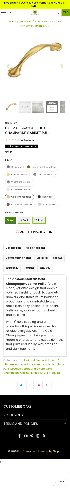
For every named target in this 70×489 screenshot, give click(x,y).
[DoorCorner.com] (35, 12)
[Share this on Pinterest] (38, 385)
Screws (57, 257)
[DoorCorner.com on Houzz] (44, 436)
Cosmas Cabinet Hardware (27, 369)
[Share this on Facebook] (30, 385)
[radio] (14, 167)
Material (42, 257)
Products (54, 373)
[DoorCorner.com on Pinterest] (31, 436)
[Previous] (8, 66)
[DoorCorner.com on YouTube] (25, 436)
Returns (29, 267)
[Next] (61, 66)
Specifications (35, 247)
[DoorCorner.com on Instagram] (37, 436)
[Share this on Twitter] (21, 385)
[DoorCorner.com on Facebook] (19, 436)
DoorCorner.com (27, 451)
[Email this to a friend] (47, 385)
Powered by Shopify (50, 451)
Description (13, 247)
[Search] (57, 12)
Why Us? (45, 267)
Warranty (12, 267)
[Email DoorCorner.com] (49, 436)
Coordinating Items (18, 257)
